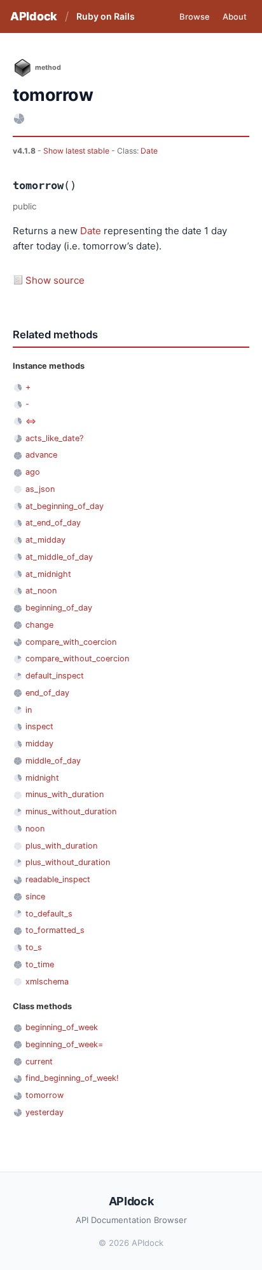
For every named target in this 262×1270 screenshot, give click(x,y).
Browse (194, 16)
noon (35, 828)
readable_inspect (57, 879)
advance (41, 455)
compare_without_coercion (77, 658)
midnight (42, 778)
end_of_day (47, 693)
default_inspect (54, 675)
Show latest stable (77, 150)
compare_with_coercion (70, 642)
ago (32, 472)
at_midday (45, 540)
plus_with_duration (61, 845)
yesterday (44, 1112)
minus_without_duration (70, 811)
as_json (40, 489)
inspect (39, 726)
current (39, 1061)
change (39, 625)
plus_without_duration (67, 862)
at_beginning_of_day (64, 506)
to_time (39, 964)
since (35, 896)
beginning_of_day (58, 607)
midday (39, 743)
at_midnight (48, 574)
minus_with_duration (64, 794)
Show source (55, 280)
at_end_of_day (53, 522)
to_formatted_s (55, 930)
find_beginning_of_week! (72, 1078)
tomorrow (44, 1095)
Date (149, 150)
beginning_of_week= (64, 1044)
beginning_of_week (61, 1027)
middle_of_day (53, 760)
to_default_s (48, 913)
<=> (30, 421)
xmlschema (47, 981)
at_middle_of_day (59, 557)
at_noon (41, 590)
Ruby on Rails (105, 16)
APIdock (33, 16)
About (235, 16)
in (28, 710)
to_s (33, 947)
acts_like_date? (54, 438)
